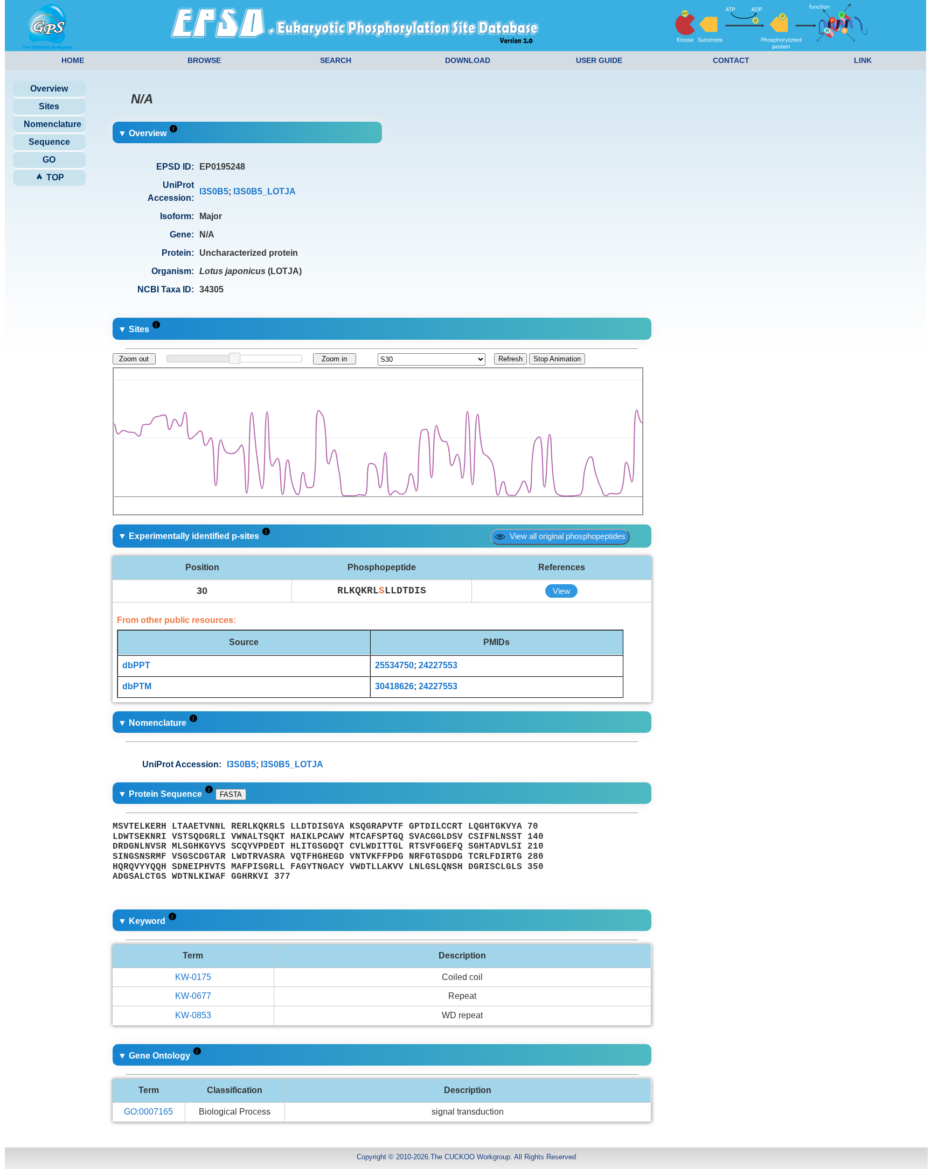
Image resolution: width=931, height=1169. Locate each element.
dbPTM (136, 686)
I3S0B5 (213, 191)
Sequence (49, 141)
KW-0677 (193, 995)
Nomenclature (52, 124)
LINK (863, 60)
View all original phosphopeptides (565, 536)
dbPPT (136, 665)
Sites (49, 106)
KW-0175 (193, 977)
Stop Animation (557, 359)
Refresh (510, 359)
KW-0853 (193, 1015)
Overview (49, 88)
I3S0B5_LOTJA (264, 191)
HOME (72, 60)
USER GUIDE (599, 60)
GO (49, 159)
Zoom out (134, 359)
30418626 (394, 686)
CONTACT (731, 60)
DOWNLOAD (467, 60)
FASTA (231, 794)
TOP (54, 177)
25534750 (394, 665)
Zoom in (334, 359)
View (561, 591)
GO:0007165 (148, 1111)
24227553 (438, 665)
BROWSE (204, 60)
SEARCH (335, 60)
